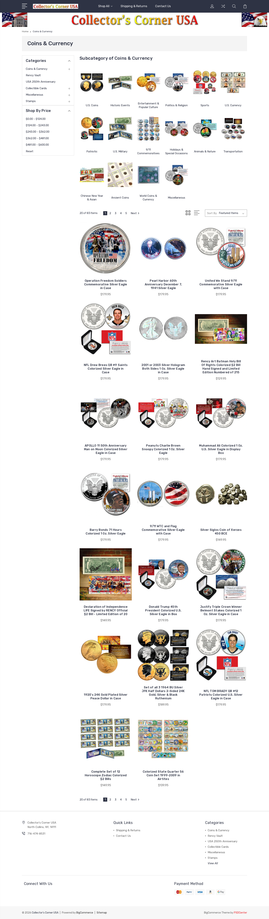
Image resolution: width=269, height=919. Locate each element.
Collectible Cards (36, 88)
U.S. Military (120, 151)
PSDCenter (240, 912)
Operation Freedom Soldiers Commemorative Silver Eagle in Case (105, 284)
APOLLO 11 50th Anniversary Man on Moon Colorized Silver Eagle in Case (105, 449)
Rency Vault (33, 75)
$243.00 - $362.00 (37, 131)
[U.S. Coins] (92, 82)
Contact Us (163, 6)
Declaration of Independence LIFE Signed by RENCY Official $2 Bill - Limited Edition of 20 (106, 610)
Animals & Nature (205, 151)
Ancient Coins (120, 197)
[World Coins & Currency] (148, 174)
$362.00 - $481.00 (37, 138)
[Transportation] (233, 128)
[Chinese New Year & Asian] (92, 174)
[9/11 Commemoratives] (148, 128)
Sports (205, 105)
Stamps (31, 101)
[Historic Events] (120, 82)
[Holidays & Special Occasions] (176, 128)
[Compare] (223, 8)
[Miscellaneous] (176, 174)
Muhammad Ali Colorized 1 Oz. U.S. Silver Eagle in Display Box (221, 449)
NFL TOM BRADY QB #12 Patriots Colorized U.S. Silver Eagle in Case (221, 694)
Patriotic (91, 151)
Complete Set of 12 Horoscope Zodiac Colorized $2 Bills (106, 775)
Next (134, 213)
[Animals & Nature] (205, 128)
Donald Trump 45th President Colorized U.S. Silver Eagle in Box (163, 610)
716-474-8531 (36, 833)
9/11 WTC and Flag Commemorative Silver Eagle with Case (163, 529)
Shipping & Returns (134, 6)
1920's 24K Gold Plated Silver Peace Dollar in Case (105, 696)
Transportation (233, 151)
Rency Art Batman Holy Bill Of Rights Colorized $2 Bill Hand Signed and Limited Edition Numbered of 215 (221, 367)
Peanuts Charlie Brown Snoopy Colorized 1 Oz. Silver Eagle (163, 449)
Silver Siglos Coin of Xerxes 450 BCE (221, 531)
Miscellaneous (34, 94)
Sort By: (212, 213)
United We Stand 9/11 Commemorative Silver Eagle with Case (220, 284)
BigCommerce (84, 912)
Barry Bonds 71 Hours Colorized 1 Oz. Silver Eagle (106, 531)
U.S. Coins (92, 105)
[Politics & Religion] (176, 82)
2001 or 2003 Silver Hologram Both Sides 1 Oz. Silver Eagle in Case (163, 368)
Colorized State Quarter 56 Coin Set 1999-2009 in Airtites (163, 775)
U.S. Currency (233, 105)
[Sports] (205, 82)
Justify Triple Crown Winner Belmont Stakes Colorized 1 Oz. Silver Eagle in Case (221, 610)
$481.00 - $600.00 (37, 144)
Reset (29, 151)
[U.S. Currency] (233, 82)
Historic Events (120, 105)
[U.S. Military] (120, 128)
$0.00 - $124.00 (36, 119)
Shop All (103, 6)
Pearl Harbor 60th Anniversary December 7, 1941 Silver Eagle (163, 284)
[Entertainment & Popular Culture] (148, 82)
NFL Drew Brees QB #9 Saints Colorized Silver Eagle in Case (106, 368)
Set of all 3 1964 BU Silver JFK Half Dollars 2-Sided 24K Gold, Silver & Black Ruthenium (163, 693)
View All (213, 863)
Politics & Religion (176, 105)
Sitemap (102, 912)
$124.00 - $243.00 (37, 125)
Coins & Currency (36, 69)
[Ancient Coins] (120, 174)
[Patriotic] (92, 128)
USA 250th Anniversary (40, 81)
